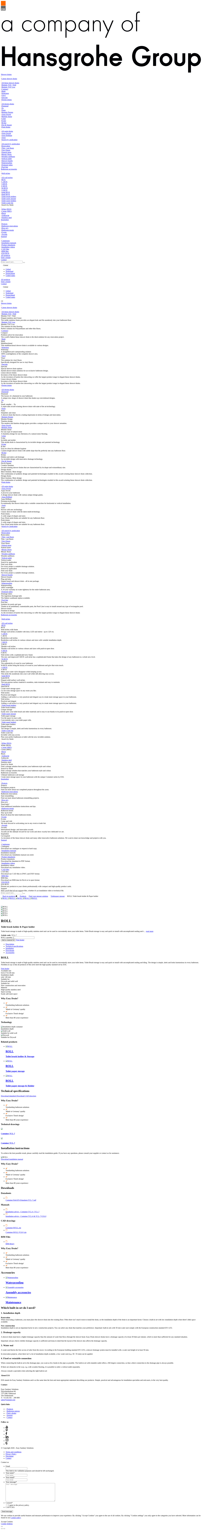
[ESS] (101, 37)
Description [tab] (10, 944)
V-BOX (4, 190)
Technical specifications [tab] (14, 946)
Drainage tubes (7, 165)
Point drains (6, 127)
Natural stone (6, 152)
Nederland (9, 271)
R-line (4, 121)
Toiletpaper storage (58, 896)
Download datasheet (8, 1096)
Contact (4, 260)
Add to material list (8, 940)
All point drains (7, 131)
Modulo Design (7, 112)
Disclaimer (10, 1456)
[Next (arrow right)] (4, 1528)
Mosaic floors (7, 154)
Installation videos (8, 247)
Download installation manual (12, 1159)
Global (8, 269)
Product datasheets (8, 245)
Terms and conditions (13, 1452)
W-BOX (5, 188)
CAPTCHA (10, 1507)
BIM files (5, 251)
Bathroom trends (8, 230)
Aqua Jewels (6, 114)
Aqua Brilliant (7, 135)
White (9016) (6, 209)
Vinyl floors (6, 150)
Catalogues (6, 241)
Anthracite (5, 215)
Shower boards (7, 161)
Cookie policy (16, 1518)
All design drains (8, 104)
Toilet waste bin (7, 203)
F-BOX (4, 186)
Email (8, 1466)
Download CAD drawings (26, 1096)
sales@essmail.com (8, 1400)
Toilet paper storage (9, 199)
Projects (4, 224)
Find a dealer (6, 258)
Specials (5, 98)
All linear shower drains (10, 83)
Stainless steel (7, 218)
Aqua (4, 138)
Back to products (9, 896)
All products (5, 255)
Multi (3, 91)
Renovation (6, 146)
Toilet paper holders (9, 201)
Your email (10, 1477)
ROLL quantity (6, 937)
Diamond (5, 106)
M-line (4, 123)
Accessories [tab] (10, 953)
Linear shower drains (9, 79)
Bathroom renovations (10, 226)
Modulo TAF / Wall (9, 85)
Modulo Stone (7, 117)
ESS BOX (5, 253)
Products (23, 896)
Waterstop (5, 93)
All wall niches (7, 178)
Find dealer (20, 940)
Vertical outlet (7, 159)
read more (149, 931)
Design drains (7, 100)
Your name (10, 1473)
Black (4, 213)
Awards (4, 234)
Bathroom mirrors (13, 1411)
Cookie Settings (7, 1524)
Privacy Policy (11, 1454)
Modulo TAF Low (8, 87)
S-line (4, 119)
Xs (3, 108)
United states (10, 276)
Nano (4, 110)
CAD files (5, 249)
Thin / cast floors (8, 148)
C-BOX (4, 182)
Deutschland (10, 273)
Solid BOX (6, 192)
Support (4, 237)
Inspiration (5, 220)
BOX (4, 180)
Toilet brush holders (9, 197)
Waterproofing (7, 163)
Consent (9, 1503)
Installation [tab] (10, 948)
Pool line (5, 167)
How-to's (5, 228)
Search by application (9, 140)
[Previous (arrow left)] (2, 1528)
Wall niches (6, 173)
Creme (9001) (7, 211)
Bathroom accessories (9, 169)
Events (4, 232)
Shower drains (6, 74)
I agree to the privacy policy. (18, 1505)
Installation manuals (9, 243)
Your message (11, 1482)
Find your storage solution (38, 896)
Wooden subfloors (8, 157)
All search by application (11, 144)
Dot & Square (7, 125)
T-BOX (4, 184)
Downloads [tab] (10, 950)
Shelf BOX (6, 194)
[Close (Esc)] (2, 1526)
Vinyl (4, 95)
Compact (5, 89)
